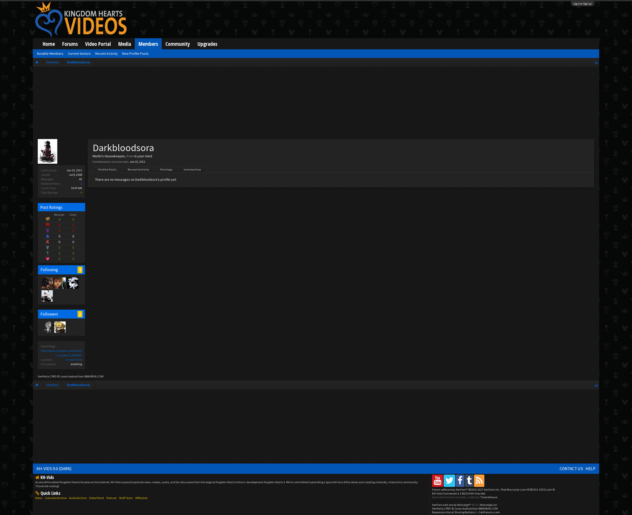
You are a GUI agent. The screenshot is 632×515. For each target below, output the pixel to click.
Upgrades (207, 43)
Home (49, 43)
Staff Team (126, 498)
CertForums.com (489, 512)
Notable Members (50, 53)
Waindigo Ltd (488, 505)
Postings (166, 169)
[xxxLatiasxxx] (73, 283)
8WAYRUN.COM (93, 376)
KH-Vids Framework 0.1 (458, 493)
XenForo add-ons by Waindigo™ (451, 505)
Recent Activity (138, 169)
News (38, 498)
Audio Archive (78, 498)
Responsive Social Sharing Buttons (453, 512)
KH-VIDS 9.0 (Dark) (54, 468)
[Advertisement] (316, 104)
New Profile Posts (135, 53)
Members (148, 43)
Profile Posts (107, 169)
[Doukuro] (47, 296)
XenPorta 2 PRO (47, 376)
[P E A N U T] (60, 283)
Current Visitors (79, 53)
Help (590, 468)
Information (192, 169)
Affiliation (141, 498)
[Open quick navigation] (596, 62)
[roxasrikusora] (60, 327)
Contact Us (571, 468)
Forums (70, 43)
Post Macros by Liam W (528, 489)
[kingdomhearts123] (47, 283)
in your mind (74, 359)
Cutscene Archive (56, 498)
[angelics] (47, 327)
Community (177, 43)
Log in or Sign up (582, 3)
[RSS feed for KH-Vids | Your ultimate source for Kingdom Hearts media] (479, 480)
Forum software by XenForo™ (465, 489)
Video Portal (98, 43)
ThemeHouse (488, 497)
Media (124, 43)
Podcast (111, 498)
